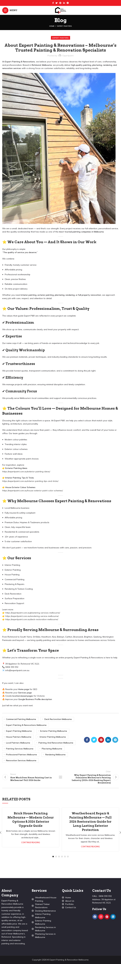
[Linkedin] (113, 916)
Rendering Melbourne (55, 754)
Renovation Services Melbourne (21, 760)
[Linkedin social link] (64, 3)
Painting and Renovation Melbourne (56, 742)
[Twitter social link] (56, 3)
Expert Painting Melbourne (19, 731)
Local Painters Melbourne (18, 742)
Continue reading (30, 842)
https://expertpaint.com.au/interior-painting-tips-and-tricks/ (30, 481)
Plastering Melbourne (52, 748)
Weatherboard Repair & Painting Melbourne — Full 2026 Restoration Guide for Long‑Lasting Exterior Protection (90, 822)
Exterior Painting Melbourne (53, 731)
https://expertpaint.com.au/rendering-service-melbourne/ (32, 616)
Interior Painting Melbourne (53, 737)
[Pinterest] (107, 916)
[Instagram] (101, 916)
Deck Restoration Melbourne (58, 719)
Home (51, 26)
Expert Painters (64, 26)
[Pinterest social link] (60, 3)
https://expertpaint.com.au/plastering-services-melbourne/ (32, 612)
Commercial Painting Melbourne (21, 719)
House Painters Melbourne (18, 737)
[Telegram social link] (68, 3)
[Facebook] (95, 916)
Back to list (60, 777)
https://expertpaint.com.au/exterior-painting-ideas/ (26, 471)
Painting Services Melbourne (19, 748)
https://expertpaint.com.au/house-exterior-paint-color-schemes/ (32, 490)
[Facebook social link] (53, 3)
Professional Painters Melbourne (21, 754)
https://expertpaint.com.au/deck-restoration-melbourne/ (31, 619)
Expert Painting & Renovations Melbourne (26, 725)
